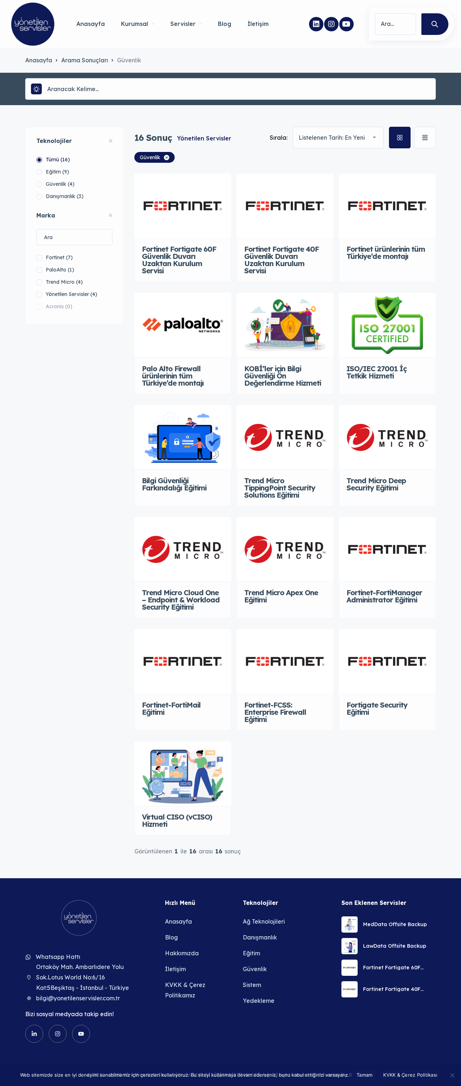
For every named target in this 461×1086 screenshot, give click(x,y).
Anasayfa (90, 23)
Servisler (183, 23)
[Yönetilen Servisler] (33, 24)
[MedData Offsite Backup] (349, 924)
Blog (224, 23)
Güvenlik (255, 969)
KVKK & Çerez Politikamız (185, 990)
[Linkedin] (316, 24)
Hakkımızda (182, 953)
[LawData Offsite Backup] (349, 946)
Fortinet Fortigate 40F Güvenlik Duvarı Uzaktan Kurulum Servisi (395, 989)
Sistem (252, 984)
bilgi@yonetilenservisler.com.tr (78, 998)
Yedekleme (258, 1000)
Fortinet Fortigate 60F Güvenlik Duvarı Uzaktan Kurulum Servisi (395, 967)
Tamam (364, 1075)
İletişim (258, 23)
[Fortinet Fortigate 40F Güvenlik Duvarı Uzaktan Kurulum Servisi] (349, 989)
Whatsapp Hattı (58, 956)
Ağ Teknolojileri (264, 921)
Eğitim (251, 953)
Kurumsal (134, 23)
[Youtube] (346, 24)
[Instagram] (331, 24)
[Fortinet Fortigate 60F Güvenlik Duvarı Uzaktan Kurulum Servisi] (349, 968)
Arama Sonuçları (84, 60)
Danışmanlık (260, 937)
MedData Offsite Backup (395, 924)
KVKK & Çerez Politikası (410, 1075)
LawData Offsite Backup (394, 945)
